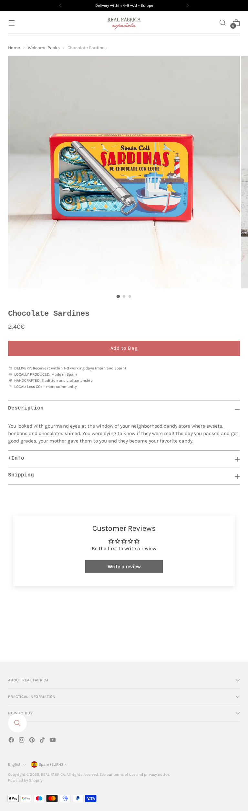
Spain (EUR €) (51, 764)
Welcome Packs (44, 47)
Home (14, 47)
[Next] (188, 5)
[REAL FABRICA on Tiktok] (43, 741)
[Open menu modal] (11, 22)
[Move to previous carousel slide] (219, 639)
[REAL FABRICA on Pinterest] (32, 741)
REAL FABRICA (53, 774)
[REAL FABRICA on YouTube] (53, 741)
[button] (222, 22)
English (14, 764)
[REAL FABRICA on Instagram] (22, 741)
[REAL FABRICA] (124, 22)
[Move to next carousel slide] (234, 639)
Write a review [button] (124, 566)
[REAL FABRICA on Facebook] (12, 741)
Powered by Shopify (25, 780)
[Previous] (60, 5)
